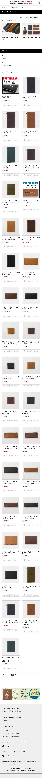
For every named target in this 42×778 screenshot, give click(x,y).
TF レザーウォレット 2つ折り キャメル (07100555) (10, 343)
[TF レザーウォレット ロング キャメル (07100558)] (31, 261)
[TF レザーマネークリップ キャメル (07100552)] (31, 365)
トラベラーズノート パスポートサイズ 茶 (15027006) (30, 167)
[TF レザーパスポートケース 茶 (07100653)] (31, 540)
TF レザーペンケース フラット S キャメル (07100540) (31, 482)
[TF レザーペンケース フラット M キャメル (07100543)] (11, 435)
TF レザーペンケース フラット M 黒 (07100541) (11, 482)
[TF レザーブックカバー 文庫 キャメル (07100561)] (11, 226)
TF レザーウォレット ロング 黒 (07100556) (31, 308)
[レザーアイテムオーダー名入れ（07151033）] (31, 189)
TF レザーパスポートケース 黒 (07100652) (10, 587)
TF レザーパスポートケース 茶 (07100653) (30, 552)
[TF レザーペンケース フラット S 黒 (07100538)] (31, 505)
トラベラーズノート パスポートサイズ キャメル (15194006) (30, 622)
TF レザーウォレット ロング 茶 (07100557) (11, 308)
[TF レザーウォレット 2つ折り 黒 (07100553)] (11, 365)
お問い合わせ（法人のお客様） (10, 737)
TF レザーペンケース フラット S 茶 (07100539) (11, 517)
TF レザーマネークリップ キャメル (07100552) (31, 378)
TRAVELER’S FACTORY (18, 752)
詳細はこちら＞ (7, 720)
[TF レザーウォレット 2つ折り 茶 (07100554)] (31, 330)
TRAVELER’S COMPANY (19, 742)
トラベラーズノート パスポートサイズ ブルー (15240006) (10, 659)
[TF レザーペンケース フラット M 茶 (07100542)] (31, 435)
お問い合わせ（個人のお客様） (10, 733)
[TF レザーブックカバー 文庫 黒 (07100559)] (11, 261)
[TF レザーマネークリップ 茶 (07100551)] (11, 400)
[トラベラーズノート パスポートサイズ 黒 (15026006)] (11, 609)
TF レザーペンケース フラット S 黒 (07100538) (31, 517)
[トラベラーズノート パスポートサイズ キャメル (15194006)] (31, 609)
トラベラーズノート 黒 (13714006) (29, 97)
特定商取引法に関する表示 (28, 771)
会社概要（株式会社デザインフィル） (21, 769)
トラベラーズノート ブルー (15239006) (10, 167)
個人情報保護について (13, 771)
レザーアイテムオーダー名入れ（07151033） (31, 202)
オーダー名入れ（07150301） (7, 97)
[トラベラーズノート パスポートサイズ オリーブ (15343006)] (11, 189)
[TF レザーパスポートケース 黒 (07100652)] (11, 574)
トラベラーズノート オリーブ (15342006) (31, 587)
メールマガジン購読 (8, 726)
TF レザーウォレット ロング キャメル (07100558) (31, 273)
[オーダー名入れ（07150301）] (11, 85)
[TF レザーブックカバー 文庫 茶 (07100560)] (31, 226)
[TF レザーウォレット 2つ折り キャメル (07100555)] (11, 330)
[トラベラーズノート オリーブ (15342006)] (31, 574)
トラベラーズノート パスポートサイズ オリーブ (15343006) (10, 202)
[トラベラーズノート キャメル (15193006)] (31, 119)
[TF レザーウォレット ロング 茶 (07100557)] (11, 296)
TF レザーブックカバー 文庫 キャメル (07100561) (11, 238)
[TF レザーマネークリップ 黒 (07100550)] (31, 400)
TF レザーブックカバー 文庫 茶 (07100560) (31, 238)
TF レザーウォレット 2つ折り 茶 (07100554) (30, 343)
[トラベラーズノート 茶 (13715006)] (11, 119)
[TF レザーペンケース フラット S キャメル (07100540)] (31, 470)
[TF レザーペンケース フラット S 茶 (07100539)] (11, 505)
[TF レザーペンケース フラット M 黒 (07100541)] (11, 470)
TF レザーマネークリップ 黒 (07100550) (31, 412)
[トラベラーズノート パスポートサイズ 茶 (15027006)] (31, 154)
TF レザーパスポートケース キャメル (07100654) (10, 552)
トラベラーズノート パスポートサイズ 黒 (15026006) (10, 622)
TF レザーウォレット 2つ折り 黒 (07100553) (10, 378)
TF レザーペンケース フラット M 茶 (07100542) (31, 447)
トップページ (5, 7)
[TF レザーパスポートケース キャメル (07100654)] (11, 540)
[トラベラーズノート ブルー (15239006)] (11, 154)
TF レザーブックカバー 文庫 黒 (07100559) (11, 273)
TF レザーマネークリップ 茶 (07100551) (11, 412)
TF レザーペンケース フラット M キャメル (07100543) (11, 447)
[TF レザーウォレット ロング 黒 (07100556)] (31, 296)
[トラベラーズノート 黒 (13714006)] (31, 85)
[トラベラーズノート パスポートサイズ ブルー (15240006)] (11, 646)
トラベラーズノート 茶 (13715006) (9, 132)
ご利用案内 (5, 730)
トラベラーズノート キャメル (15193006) (30, 132)
